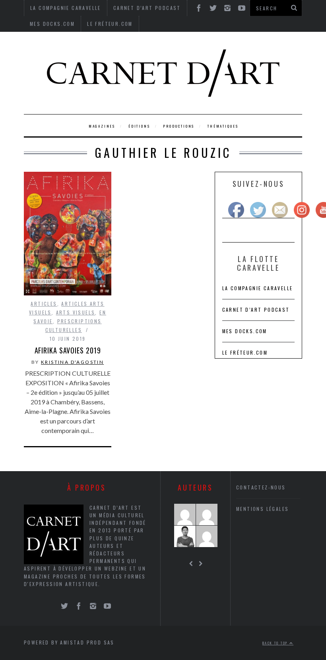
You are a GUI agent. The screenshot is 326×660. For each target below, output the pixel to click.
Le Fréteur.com (110, 23)
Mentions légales (262, 508)
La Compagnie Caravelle (257, 288)
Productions (178, 126)
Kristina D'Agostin (72, 362)
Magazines (102, 126)
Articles (44, 303)
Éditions (139, 126)
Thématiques (223, 126)
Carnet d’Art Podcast (256, 309)
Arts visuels (75, 312)
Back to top (275, 643)
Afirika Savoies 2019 (68, 350)
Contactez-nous (261, 487)
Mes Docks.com (52, 23)
